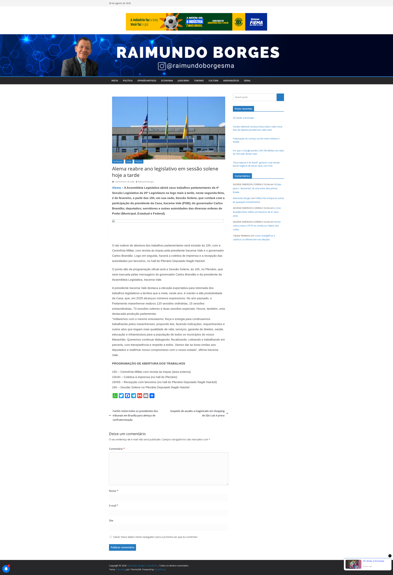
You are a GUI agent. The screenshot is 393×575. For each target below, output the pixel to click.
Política (127, 80)
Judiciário (183, 80)
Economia (167, 80)
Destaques (118, 161)
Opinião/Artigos (146, 80)
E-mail (113, 505)
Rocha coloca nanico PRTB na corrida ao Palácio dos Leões (256, 225)
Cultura (213, 80)
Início (114, 80)
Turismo (199, 80)
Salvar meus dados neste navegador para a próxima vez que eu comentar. (155, 537)
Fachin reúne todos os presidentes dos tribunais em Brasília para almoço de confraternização (135, 415)
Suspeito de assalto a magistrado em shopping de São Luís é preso (197, 413)
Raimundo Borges (146, 181)
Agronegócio (231, 80)
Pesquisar (280, 97)
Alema (116, 187)
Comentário (117, 448)
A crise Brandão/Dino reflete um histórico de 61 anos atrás (257, 212)
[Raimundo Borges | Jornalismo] (196, 36)
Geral (247, 80)
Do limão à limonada (243, 117)
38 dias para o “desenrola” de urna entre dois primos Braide (257, 188)
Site (111, 520)
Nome (113, 491)
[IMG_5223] (168, 221)
